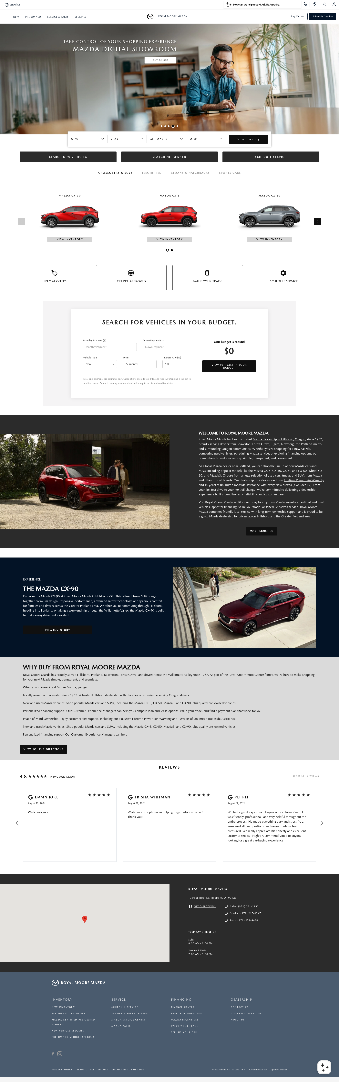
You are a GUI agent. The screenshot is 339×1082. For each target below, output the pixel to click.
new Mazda (302, 449)
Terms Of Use (85, 1069)
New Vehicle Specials (68, 1031)
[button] (84, 919)
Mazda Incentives (185, 1020)
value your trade (249, 507)
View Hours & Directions (44, 749)
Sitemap (103, 1069)
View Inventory (57, 629)
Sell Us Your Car (184, 1032)
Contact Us (240, 1007)
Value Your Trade (185, 1026)
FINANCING (181, 999)
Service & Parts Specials (130, 1013)
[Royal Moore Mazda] (151, 16)
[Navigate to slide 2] (165, 126)
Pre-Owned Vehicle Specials (73, 1037)
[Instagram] (59, 1054)
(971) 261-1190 (248, 906)
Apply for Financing (186, 1013)
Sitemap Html (121, 1069)
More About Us (261, 531)
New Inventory (63, 1007)
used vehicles (223, 453)
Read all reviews (306, 776)
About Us (238, 1020)
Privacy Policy (62, 1069)
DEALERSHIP (241, 999)
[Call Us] (307, 4)
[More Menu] (5, 16)
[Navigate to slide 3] (169, 126)
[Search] (326, 4)
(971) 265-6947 (251, 913)
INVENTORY (62, 999)
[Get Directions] (316, 4)
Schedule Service (323, 16)
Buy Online (297, 16)
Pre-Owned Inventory (69, 1013)
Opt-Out (138, 1069)
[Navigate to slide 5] (176, 126)
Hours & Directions (246, 1013)
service (264, 453)
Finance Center (183, 1007)
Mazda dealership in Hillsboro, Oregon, (279, 439)
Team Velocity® (234, 1069)
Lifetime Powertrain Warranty (304, 480)
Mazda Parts (121, 1026)
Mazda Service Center (128, 1020)
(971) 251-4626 (248, 920)
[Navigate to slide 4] (172, 126)
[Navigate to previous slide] (3, 68)
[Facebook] (52, 1054)
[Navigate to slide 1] (161, 126)
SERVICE (118, 999)
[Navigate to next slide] (336, 68)
